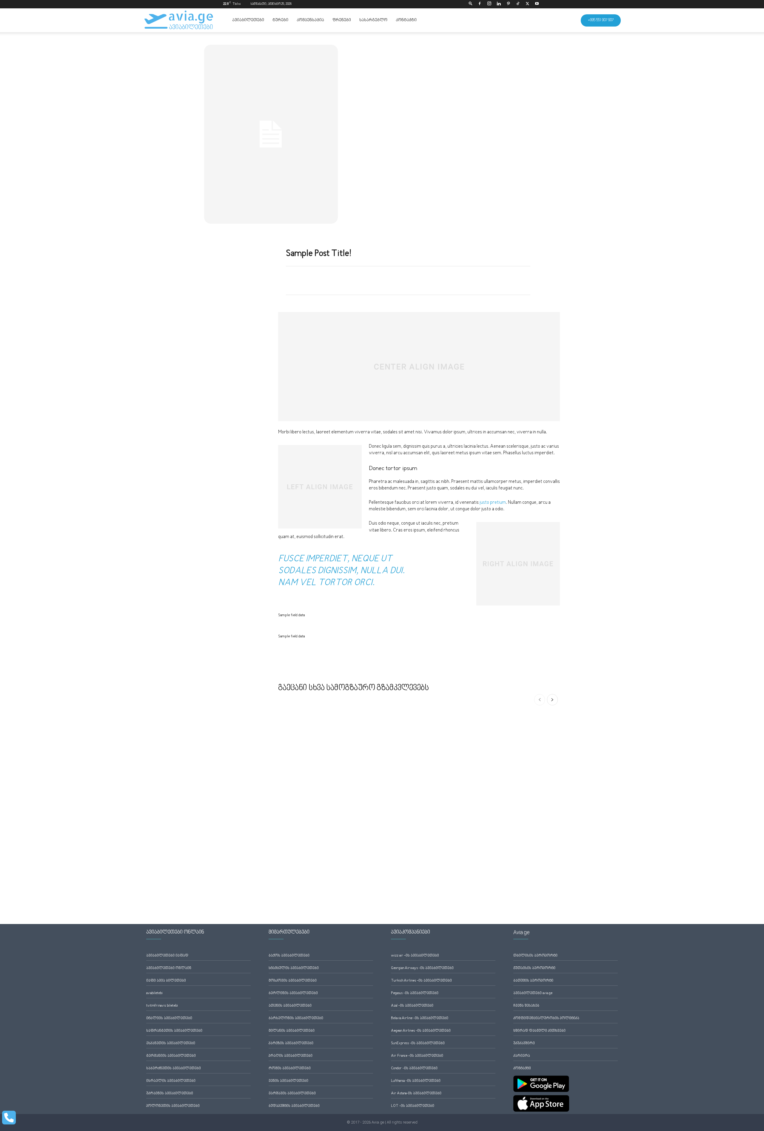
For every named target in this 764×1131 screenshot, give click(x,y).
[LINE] (511, 279)
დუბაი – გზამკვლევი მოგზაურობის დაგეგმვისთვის (312, 880)
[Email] (414, 279)
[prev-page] (539, 699)
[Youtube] (536, 4)
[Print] (428, 279)
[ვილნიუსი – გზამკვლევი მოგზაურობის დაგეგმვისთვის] (419, 757)
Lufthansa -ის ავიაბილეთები (415, 1081)
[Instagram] (489, 4)
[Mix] (469, 279)
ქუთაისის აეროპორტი (534, 968)
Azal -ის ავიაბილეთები (412, 1006)
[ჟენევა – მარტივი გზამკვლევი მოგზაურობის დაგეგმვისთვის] (515, 757)
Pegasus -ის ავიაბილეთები (414, 993)
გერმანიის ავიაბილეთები (171, 1056)
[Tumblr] (442, 279)
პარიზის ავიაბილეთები (291, 1043)
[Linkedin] (498, 4)
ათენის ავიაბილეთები (290, 1006)
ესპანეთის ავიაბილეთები (170, 1043)
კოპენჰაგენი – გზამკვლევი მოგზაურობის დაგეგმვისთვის (417, 880)
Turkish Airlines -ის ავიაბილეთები (421, 981)
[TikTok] (517, 4)
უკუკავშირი (524, 1043)
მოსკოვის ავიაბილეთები (293, 981)
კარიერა (521, 1056)
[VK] (483, 279)
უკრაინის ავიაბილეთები (169, 1093)
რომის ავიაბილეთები (290, 1068)
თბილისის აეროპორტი (535, 956)
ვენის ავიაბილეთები (288, 1081)
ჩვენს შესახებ (526, 1006)
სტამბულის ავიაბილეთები (294, 968)
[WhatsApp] (373, 279)
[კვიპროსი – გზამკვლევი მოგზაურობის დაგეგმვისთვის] (323, 749)
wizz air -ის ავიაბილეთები (415, 956)
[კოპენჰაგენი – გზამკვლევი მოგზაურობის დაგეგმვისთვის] (419, 853)
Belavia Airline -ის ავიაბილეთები (419, 1018)
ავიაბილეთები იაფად (167, 956)
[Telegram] (456, 279)
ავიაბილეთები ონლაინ (168, 968)
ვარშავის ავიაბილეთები (292, 1093)
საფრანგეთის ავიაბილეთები (174, 1031)
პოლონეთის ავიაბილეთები (173, 1106)
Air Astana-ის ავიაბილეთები (416, 1093)
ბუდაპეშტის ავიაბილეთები (294, 1106)
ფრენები (341, 20)
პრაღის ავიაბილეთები (290, 1056)
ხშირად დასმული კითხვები (539, 1031)
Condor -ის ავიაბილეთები (414, 1068)
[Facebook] (479, 4)
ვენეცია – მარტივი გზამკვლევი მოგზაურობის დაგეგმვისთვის (513, 880)
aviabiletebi (154, 993)
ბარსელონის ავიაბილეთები (296, 1018)
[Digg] (497, 279)
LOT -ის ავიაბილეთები (412, 1106)
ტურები (280, 20)
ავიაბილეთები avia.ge (532, 993)
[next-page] (552, 699)
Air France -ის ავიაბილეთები (417, 1056)
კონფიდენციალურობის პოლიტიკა (546, 1018)
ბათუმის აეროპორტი (533, 981)
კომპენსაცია (310, 20)
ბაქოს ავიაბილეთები (289, 956)
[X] (527, 4)
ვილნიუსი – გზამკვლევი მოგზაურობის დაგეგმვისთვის (414, 784)
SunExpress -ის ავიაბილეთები (418, 1043)
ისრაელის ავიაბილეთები (170, 1081)
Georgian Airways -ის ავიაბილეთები (422, 968)
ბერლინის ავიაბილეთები (293, 993)
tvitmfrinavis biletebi (162, 1006)
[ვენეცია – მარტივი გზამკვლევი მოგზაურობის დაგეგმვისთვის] (515, 853)
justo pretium (493, 503)
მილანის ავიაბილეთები (292, 1031)
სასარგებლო (373, 20)
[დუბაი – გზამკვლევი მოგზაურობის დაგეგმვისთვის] (323, 853)
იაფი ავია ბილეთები (166, 981)
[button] (470, 4)
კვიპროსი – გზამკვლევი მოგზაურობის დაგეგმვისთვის (325, 770)
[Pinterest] (508, 4)
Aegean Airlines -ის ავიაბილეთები (421, 1031)
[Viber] (524, 279)
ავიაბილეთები (248, 20)
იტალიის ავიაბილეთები (169, 1018)
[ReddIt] (401, 279)
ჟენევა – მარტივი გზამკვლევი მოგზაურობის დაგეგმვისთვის (513, 784)
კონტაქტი (406, 20)
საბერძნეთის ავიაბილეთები (173, 1068)
